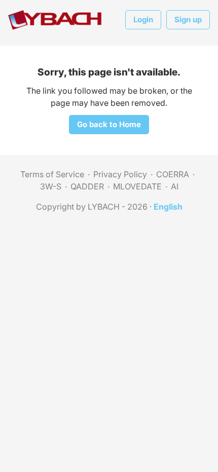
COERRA (172, 174)
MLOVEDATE (137, 186)
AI (174, 186)
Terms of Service (52, 174)
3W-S (50, 186)
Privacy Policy (120, 174)
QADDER (87, 186)
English (168, 207)
